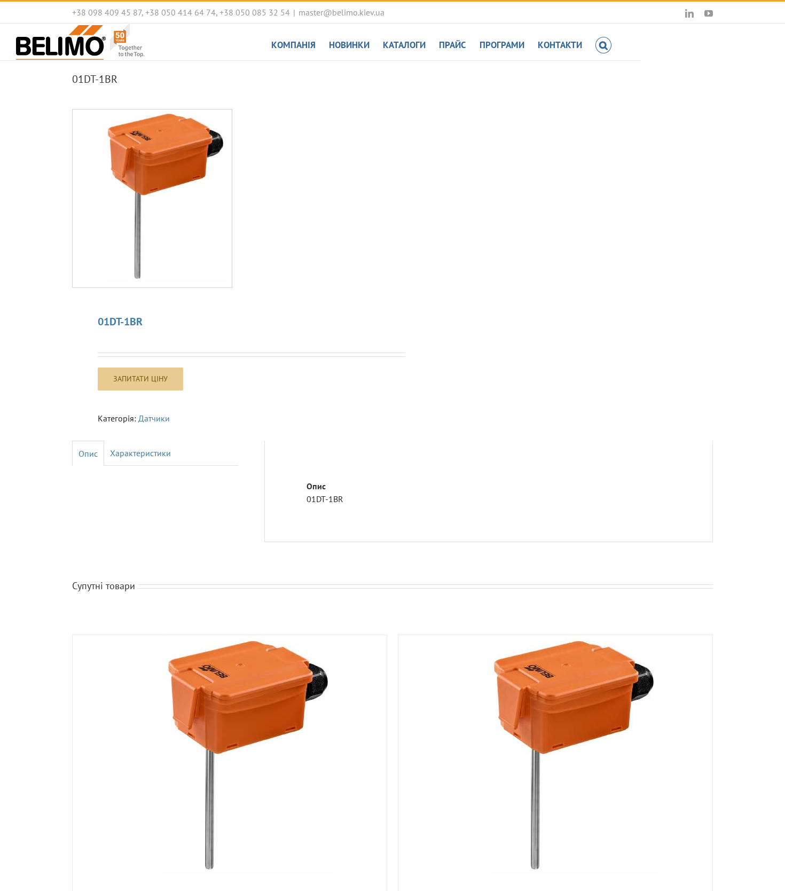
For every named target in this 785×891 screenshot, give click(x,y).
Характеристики (140, 453)
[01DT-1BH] (555, 758)
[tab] (88, 453)
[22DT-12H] (230, 758)
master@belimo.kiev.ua (341, 12)
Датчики (154, 418)
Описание (88, 453)
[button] (603, 44)
